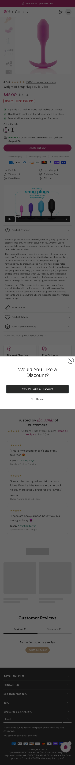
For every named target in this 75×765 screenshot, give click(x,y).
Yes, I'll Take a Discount (37, 389)
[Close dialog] (71, 360)
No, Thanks (37, 399)
